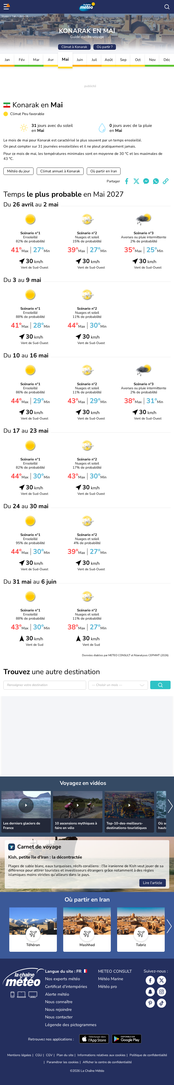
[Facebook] (150, 980)
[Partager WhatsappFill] (156, 181)
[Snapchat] (150, 991)
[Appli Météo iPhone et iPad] (94, 1039)
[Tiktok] (161, 1003)
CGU (38, 1055)
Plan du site (65, 1055)
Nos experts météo (62, 979)
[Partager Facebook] (127, 181)
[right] (170, 806)
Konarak (24, 16)
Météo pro (107, 986)
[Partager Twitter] (136, 181)
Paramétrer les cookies (63, 1062)
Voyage (5, 16)
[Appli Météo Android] (126, 1039)
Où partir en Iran (103, 171)
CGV (49, 1055)
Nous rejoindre (58, 1009)
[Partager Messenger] (146, 181)
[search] (167, 6)
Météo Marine (110, 979)
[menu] (7, 6)
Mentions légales (19, 1055)
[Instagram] (161, 991)
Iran (14, 16)
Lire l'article (152, 882)
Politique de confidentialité (148, 1055)
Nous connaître (58, 1002)
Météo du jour (18, 171)
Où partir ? (105, 47)
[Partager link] (166, 181)
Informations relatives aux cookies (101, 1055)
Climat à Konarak (74, 47)
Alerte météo (57, 994)
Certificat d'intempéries (66, 986)
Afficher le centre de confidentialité (107, 1062)
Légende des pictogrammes (71, 1024)
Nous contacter (58, 1017)
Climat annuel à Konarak (60, 171)
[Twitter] (161, 980)
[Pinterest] (150, 1003)
